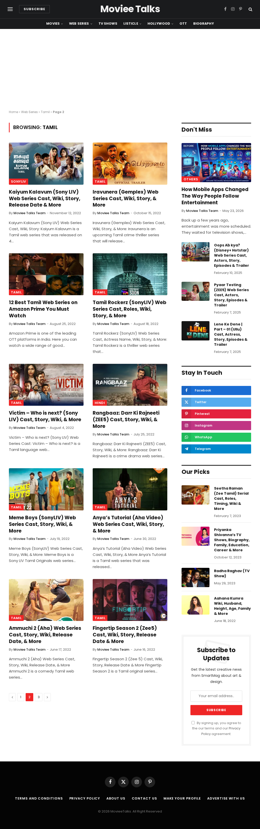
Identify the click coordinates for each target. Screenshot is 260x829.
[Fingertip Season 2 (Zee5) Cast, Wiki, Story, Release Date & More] (130, 600)
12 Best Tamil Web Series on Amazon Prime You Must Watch (43, 309)
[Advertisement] (130, 69)
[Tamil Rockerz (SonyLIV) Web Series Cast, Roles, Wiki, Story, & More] (130, 274)
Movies (53, 23)
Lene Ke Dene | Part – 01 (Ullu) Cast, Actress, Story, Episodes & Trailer (231, 334)
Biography (203, 23)
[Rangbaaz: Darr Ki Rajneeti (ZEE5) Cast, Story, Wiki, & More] (130, 385)
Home (13, 112)
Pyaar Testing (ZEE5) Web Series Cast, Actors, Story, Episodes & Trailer (231, 295)
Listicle (130, 23)
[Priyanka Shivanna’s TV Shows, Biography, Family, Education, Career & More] (195, 536)
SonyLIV (18, 181)
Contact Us (144, 798)
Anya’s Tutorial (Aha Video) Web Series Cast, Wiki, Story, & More (128, 524)
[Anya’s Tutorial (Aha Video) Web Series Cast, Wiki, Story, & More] (130, 489)
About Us (115, 798)
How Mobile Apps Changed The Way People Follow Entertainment (215, 196)
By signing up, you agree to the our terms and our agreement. (216, 728)
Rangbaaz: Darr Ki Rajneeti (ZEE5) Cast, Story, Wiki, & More (126, 419)
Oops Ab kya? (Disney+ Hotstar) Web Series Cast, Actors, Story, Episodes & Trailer (231, 255)
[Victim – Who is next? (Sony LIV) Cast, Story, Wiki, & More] (46, 385)
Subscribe (34, 9)
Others (191, 179)
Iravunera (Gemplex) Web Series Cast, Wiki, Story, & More (125, 198)
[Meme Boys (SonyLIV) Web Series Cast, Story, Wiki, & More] (46, 489)
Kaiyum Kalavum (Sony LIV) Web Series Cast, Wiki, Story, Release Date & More (44, 198)
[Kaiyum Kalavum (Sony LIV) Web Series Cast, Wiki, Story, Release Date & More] (46, 163)
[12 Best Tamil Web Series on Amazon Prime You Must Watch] (46, 274)
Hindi (100, 402)
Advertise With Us (226, 798)
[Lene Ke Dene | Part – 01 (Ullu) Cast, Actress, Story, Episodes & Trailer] (195, 330)
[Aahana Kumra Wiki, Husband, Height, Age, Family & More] (195, 605)
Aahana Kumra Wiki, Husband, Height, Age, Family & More (232, 606)
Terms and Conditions (39, 798)
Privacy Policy (84, 798)
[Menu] (10, 9)
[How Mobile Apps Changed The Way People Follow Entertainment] (216, 162)
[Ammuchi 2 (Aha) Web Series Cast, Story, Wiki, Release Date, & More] (46, 600)
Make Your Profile (182, 798)
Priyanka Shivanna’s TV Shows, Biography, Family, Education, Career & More (232, 540)
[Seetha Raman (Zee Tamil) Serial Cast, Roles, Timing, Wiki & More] (195, 495)
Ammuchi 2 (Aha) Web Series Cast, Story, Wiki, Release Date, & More (45, 635)
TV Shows (108, 23)
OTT (183, 23)
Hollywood (159, 23)
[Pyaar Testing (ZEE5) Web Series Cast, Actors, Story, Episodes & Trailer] (195, 291)
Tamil (45, 112)
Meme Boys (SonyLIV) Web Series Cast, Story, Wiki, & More (42, 524)
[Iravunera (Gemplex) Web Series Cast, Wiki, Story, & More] (130, 163)
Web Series (79, 23)
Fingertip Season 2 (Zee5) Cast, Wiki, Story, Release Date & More (125, 635)
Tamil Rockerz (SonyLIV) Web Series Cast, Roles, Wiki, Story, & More (129, 309)
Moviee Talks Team (29, 213)
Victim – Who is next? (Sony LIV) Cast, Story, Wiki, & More (45, 416)
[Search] (250, 9)
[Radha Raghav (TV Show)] (195, 577)
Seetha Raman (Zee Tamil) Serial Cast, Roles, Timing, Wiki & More (231, 498)
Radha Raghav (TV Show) (232, 573)
